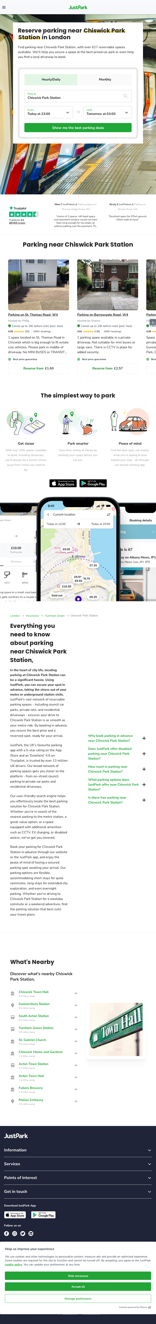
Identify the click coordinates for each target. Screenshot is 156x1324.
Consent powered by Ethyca (133, 1307)
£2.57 (107, 368)
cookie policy (13, 1264)
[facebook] (6, 1233)
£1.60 (38, 368)
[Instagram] (14, 1233)
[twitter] (22, 1233)
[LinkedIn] (30, 1233)
